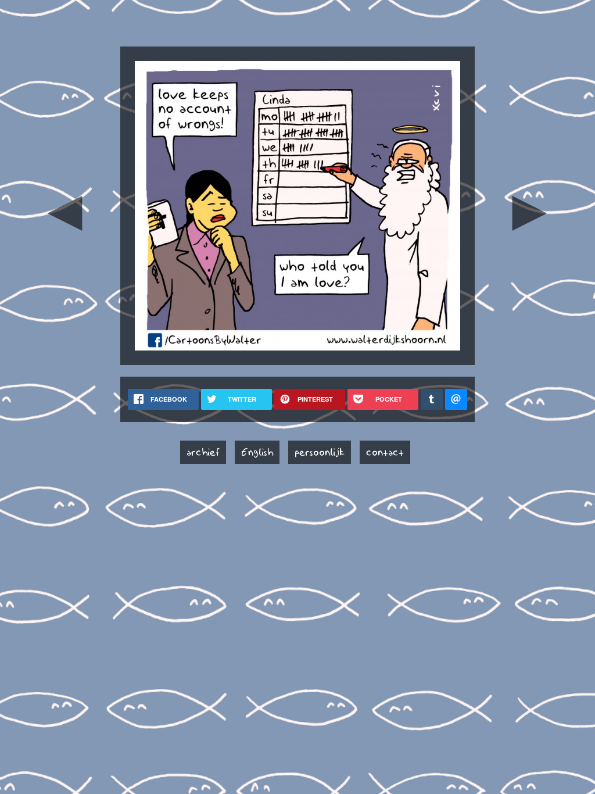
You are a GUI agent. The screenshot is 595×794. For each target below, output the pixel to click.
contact (385, 452)
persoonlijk (320, 452)
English (257, 452)
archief (203, 452)
